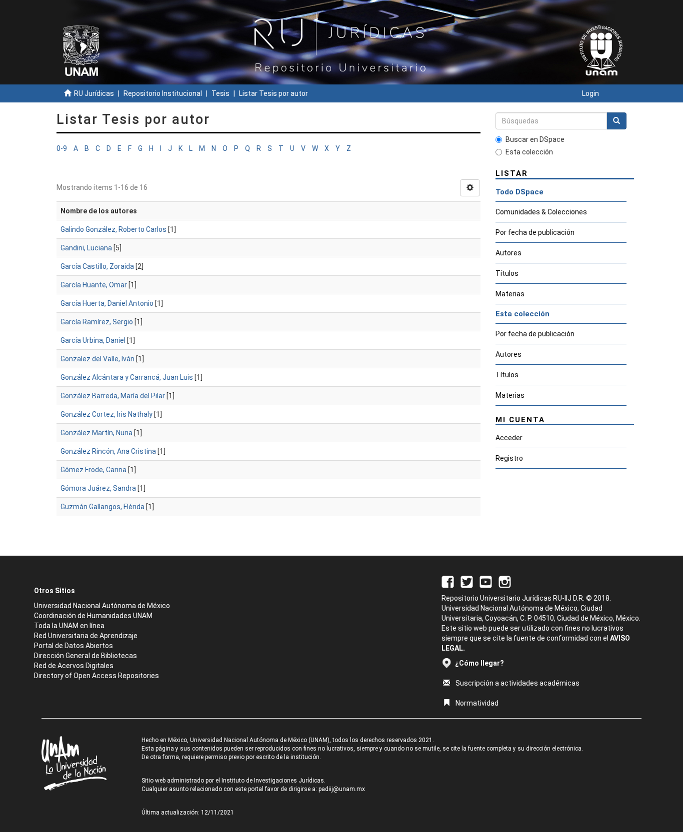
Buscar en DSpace (535, 139)
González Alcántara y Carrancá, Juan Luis (126, 377)
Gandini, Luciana (86, 248)
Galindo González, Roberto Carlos (113, 229)
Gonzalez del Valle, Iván (97, 359)
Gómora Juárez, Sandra (98, 488)
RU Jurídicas (94, 93)
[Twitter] (466, 581)
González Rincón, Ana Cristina (108, 451)
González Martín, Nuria (96, 433)
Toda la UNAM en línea (69, 626)
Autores (509, 253)
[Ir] (616, 120)
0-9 (61, 148)
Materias (510, 294)
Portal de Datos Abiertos (73, 646)
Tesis (221, 93)
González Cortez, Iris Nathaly (106, 414)
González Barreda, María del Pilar (112, 396)
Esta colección (529, 152)
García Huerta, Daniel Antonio (107, 303)
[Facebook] (448, 581)
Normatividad (477, 703)
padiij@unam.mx (341, 789)
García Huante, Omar (93, 285)
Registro (509, 458)
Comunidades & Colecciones (541, 212)
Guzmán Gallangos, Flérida (102, 507)
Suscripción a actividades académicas (518, 683)
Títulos (507, 273)
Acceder (509, 438)
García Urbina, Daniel (93, 340)
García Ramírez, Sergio (96, 322)
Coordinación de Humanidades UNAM (93, 616)
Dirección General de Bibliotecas (85, 656)
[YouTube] (486, 581)
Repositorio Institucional (163, 93)
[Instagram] (504, 581)
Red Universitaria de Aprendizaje (86, 636)
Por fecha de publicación (535, 232)
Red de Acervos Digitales (74, 666)
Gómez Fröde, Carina (93, 470)
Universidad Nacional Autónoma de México (102, 606)
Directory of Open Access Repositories (96, 676)
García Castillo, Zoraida (97, 266)
